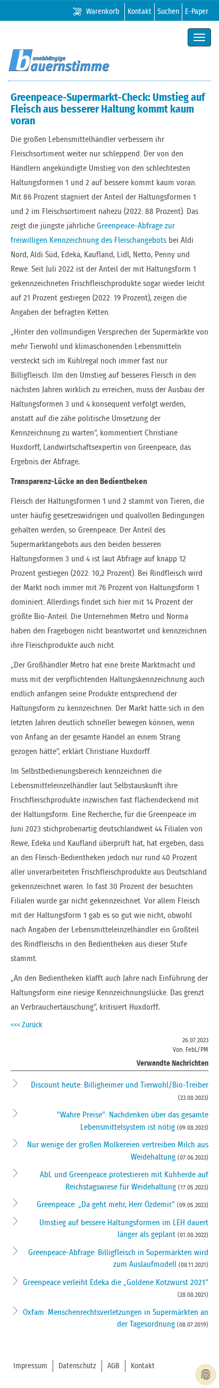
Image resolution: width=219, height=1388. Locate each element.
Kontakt (139, 11)
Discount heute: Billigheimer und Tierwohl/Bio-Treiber (119, 1085)
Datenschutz (77, 1366)
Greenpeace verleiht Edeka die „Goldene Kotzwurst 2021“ (115, 1283)
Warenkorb (102, 11)
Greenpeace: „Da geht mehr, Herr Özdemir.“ (107, 1205)
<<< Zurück (27, 1025)
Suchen (168, 11)
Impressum (30, 1366)
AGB (113, 1366)
